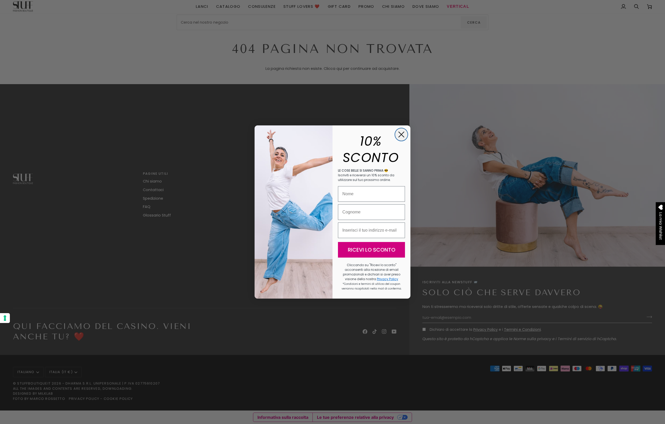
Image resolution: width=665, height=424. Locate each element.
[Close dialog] (401, 134)
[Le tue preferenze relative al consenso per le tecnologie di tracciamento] (5, 318)
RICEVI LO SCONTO (371, 249)
